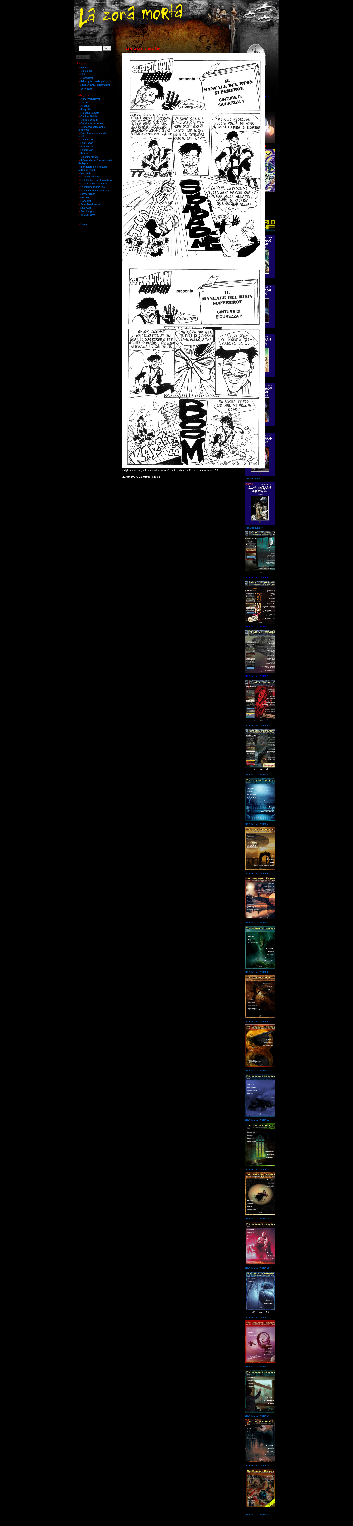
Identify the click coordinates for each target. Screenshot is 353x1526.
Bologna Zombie (89, 113)
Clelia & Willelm (89, 120)
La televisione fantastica (94, 190)
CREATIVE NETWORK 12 (257, 1169)
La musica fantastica (92, 187)
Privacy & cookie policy (94, 81)
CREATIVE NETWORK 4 (256, 775)
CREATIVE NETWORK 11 (257, 1120)
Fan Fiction (86, 143)
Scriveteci (86, 88)
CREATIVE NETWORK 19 (257, 1515)
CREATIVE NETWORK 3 (256, 725)
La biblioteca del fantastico (96, 180)
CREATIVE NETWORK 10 (257, 1071)
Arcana (84, 106)
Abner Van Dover (90, 99)
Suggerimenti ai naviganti (95, 85)
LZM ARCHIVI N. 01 (254, 528)
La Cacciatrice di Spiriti (93, 183)
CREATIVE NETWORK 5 (256, 824)
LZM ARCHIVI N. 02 (254, 479)
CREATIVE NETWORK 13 (257, 1219)
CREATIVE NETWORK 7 (256, 923)
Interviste (86, 173)
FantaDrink (86, 146)
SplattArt (85, 208)
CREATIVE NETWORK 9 (256, 1021)
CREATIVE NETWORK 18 (257, 1465)
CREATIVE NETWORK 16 (257, 1367)
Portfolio (85, 197)
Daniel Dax (86, 139)
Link (82, 74)
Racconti (85, 201)
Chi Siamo (86, 71)
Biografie (85, 109)
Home (83, 67)
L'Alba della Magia (91, 176)
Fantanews (86, 150)
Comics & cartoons (91, 123)
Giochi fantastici (89, 157)
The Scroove (87, 214)
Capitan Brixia (88, 116)
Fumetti (84, 153)
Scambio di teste (90, 204)
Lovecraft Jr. (87, 194)
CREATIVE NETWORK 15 (257, 1317)
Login (83, 224)
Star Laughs (87, 211)
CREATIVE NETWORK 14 (257, 1268)
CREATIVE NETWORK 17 (257, 1416)
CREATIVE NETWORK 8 (256, 972)
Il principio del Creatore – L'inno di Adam (93, 168)
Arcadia (85, 102)
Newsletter (86, 78)
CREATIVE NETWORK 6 (256, 873)
